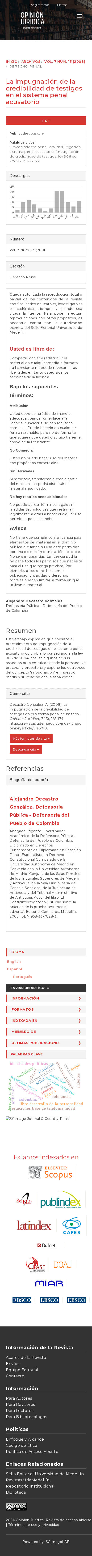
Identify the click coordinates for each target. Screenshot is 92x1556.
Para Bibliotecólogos (26, 1417)
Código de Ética (21, 1445)
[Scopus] (49, 1173)
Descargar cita (25, 749)
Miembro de (24, 1032)
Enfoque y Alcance (25, 1439)
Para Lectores (19, 1410)
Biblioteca (16, 1492)
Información (25, 998)
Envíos (12, 1364)
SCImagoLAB (58, 1542)
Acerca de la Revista (26, 1357)
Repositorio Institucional (30, 1486)
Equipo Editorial (22, 1370)
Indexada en (24, 1020)
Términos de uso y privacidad (33, 1525)
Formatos (23, 1009)
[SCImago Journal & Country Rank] (37, 1118)
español (14, 969)
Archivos (30, 61)
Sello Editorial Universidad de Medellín (45, 1474)
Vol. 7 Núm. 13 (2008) (64, 61)
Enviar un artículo (30, 988)
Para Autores (19, 1398)
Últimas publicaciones (36, 1043)
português (22, 977)
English (14, 961)
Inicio (11, 61)
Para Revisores (20, 1404)
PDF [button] (46, 120)
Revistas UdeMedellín (28, 1480)
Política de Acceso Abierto (32, 1451)
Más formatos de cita (30, 738)
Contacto (15, 1376)
